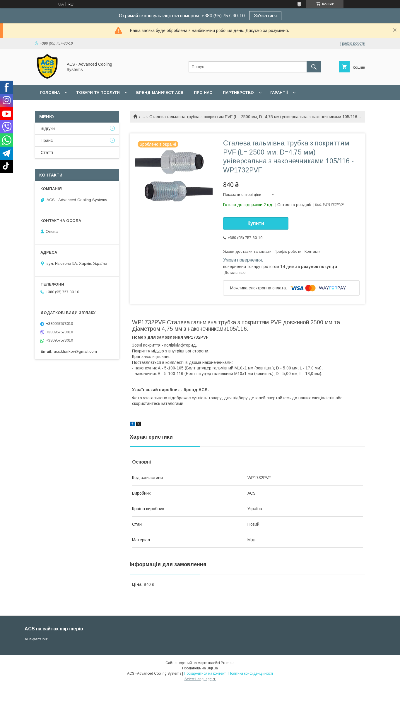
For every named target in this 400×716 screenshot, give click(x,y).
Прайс (47, 140)
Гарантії (279, 92)
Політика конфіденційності (250, 673)
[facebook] (132, 425)
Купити (255, 223)
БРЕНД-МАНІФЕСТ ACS (159, 92)
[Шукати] (314, 66)
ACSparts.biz (36, 639)
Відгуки (48, 128)
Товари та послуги (98, 92)
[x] (138, 425)
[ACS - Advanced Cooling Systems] (47, 77)
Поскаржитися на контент (205, 673)
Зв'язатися (265, 15)
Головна (50, 92)
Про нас (203, 92)
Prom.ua (228, 663)
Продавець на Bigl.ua (200, 668)
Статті (47, 152)
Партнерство (238, 92)
